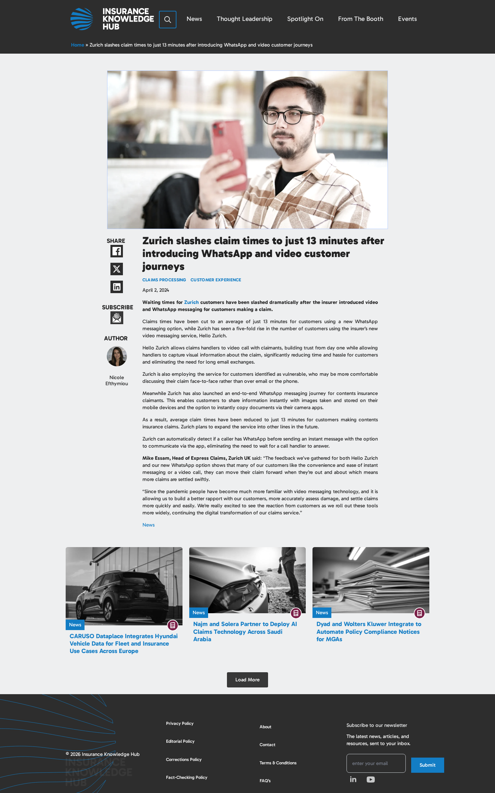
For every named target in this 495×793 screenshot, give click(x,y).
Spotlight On (305, 19)
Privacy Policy (180, 723)
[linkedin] (353, 779)
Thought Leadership (244, 19)
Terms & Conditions (278, 762)
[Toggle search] (167, 19)
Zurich (191, 302)
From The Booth (360, 19)
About (265, 726)
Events (407, 19)
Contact (267, 744)
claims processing (164, 279)
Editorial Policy (180, 741)
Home (77, 45)
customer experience (216, 279)
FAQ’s (265, 780)
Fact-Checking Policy (186, 777)
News (194, 19)
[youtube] (370, 779)
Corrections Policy (184, 759)
